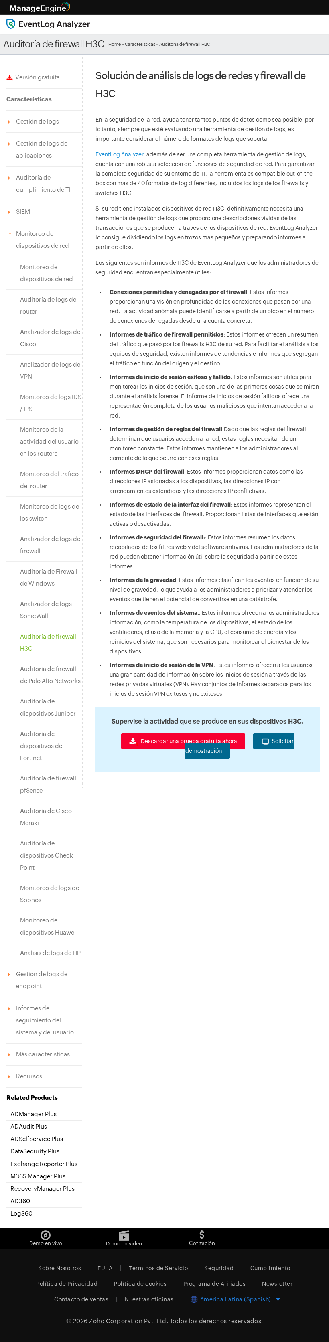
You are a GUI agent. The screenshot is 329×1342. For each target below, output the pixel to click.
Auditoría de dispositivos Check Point (46, 855)
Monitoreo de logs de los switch (49, 512)
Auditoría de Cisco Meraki (46, 816)
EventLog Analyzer (119, 154)
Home (114, 44)
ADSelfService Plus (36, 1138)
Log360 (21, 1213)
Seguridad (219, 1268)
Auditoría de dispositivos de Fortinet (41, 745)
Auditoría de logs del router (49, 305)
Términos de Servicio (158, 1268)
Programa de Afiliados (214, 1284)
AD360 (20, 1201)
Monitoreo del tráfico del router (49, 479)
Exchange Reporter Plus (43, 1163)
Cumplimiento (270, 1268)
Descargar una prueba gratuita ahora (188, 741)
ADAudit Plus (28, 1126)
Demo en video (124, 1244)
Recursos (29, 1076)
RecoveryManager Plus (42, 1188)
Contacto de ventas (81, 1299)
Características (140, 44)
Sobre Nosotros (59, 1268)
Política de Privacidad (66, 1284)
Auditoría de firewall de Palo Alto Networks (50, 674)
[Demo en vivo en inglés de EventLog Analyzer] (46, 1233)
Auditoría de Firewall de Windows (48, 577)
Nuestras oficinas (149, 1299)
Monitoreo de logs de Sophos (49, 893)
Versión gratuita (36, 77)
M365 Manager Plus (37, 1176)
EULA (104, 1268)
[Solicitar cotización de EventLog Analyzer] (202, 1233)
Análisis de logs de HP (50, 952)
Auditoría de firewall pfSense (48, 784)
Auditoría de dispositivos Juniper (48, 707)
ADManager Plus (33, 1114)
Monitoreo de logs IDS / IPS (50, 402)
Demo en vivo (45, 1243)
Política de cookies (140, 1284)
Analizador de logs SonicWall (46, 609)
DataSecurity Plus (34, 1151)
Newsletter (277, 1284)
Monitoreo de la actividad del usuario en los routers (49, 441)
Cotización (202, 1243)
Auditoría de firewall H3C (48, 642)
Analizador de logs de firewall (50, 544)
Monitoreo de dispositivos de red (46, 273)
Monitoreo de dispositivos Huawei (48, 926)
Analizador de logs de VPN (50, 370)
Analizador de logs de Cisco (50, 337)
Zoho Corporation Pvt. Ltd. (128, 1321)
